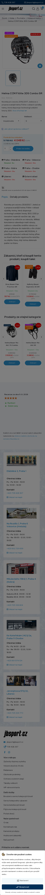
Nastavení (22, 880)
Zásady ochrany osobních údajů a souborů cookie (22, 892)
